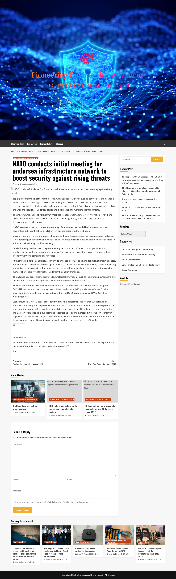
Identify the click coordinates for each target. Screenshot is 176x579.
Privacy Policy (46, 143)
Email (69, 479)
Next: (102, 363)
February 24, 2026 (26, 562)
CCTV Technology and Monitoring (137, 249)
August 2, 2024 (27, 184)
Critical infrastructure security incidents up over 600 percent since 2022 (100, 409)
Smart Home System (131, 259)
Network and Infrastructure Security (25, 158)
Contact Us (32, 143)
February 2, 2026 (99, 415)
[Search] (163, 143)
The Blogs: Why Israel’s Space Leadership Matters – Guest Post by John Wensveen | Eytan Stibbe (141, 191)
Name (16, 479)
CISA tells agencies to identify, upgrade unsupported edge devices (63, 409)
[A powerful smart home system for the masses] (88, 535)
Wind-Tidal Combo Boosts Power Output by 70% (141, 208)
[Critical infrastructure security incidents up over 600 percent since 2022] (100, 391)
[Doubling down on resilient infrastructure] (28, 391)
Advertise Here (17, 143)
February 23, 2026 (58, 559)
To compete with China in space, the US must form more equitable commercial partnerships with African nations (142, 180)
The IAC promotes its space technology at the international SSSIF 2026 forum (141, 217)
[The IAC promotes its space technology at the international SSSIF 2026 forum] (150, 535)
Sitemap (59, 143)
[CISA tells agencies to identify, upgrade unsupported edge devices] (64, 391)
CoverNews (96, 575)
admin (17, 184)
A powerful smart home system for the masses (139, 200)
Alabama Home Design (130, 284)
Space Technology (130, 270)
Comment (18, 444)
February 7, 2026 (62, 415)
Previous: (28, 363)
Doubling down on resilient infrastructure (25, 407)
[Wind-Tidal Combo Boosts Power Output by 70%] (119, 535)
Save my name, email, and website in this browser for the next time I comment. (52, 502)
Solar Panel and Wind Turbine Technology (141, 265)
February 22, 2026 (120, 554)
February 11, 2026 (26, 412)
